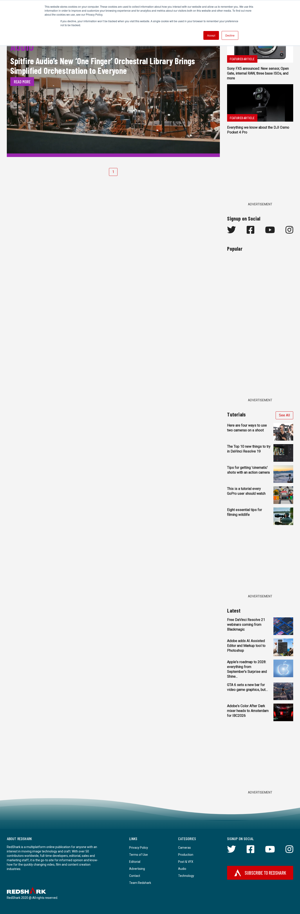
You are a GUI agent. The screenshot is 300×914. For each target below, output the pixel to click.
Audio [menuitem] (182, 868)
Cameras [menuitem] (184, 847)
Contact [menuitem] (134, 876)
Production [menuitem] (185, 854)
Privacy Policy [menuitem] (138, 847)
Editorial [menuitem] (134, 861)
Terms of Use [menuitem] (138, 854)
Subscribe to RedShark (265, 873)
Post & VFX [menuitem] (185, 861)
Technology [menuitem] (186, 876)
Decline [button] (230, 35)
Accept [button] (211, 35)
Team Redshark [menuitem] (140, 883)
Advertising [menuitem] (137, 868)
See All (284, 415)
